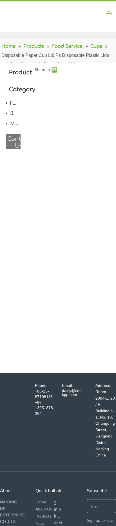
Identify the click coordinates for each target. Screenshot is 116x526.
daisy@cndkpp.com (72, 392)
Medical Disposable (16, 123)
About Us (43, 509)
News (40, 523)
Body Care (16, 113)
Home (40, 502)
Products (43, 516)
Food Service (16, 103)
